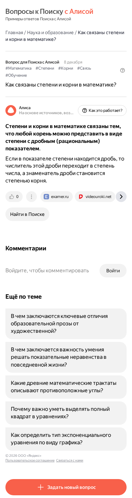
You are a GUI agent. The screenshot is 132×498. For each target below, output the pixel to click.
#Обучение (16, 75)
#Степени (45, 68)
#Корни (65, 68)
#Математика (18, 68)
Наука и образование (50, 32)
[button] (122, 70)
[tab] (14, 196)
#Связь (84, 68)
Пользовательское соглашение (29, 460)
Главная (14, 32)
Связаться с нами (69, 460)
